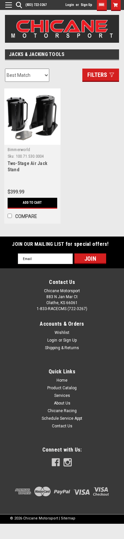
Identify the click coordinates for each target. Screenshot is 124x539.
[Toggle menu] (6, 9)
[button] (102, 5)
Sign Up (86, 5)
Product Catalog (62, 388)
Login (69, 5)
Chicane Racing (62, 410)
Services (62, 395)
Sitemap (68, 518)
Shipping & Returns (62, 348)
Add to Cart (32, 202)
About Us (62, 403)
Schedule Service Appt (62, 418)
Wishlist (62, 332)
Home (62, 380)
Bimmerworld (19, 149)
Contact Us (62, 426)
